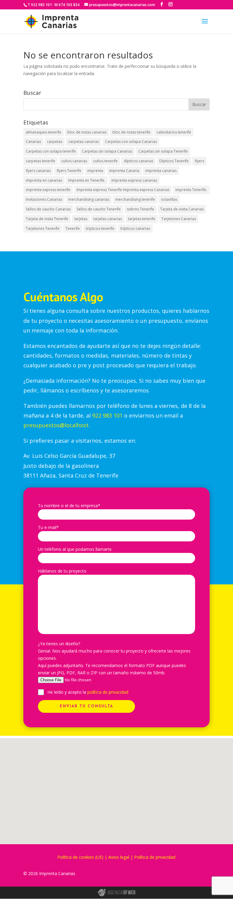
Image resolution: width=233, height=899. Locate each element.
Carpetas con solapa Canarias (131, 141)
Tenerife (73, 228)
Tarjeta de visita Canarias (182, 209)
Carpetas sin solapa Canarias (107, 151)
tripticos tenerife (100, 228)
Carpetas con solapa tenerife (51, 151)
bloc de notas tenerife (131, 132)
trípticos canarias (135, 228)
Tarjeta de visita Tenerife (47, 218)
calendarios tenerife (174, 132)
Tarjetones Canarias (178, 218)
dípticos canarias (138, 161)
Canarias (33, 141)
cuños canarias (74, 161)
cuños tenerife (105, 161)
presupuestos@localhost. (56, 425)
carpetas (54, 141)
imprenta (95, 170)
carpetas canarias (83, 141)
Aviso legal (118, 857)
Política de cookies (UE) (80, 857)
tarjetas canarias (107, 218)
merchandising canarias (88, 199)
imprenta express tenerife (48, 189)
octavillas (169, 199)
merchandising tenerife (135, 199)
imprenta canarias (161, 170)
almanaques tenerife (43, 132)
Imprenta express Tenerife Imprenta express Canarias (122, 189)
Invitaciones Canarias (44, 199)
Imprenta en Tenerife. (86, 180)
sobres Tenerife (140, 209)
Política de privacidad (154, 857)
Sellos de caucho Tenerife (99, 209)
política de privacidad (107, 692)
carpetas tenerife (40, 161)
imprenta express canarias (134, 180)
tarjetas (80, 218)
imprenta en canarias (44, 180)
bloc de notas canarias (86, 132)
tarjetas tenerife (141, 218)
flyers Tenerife (69, 170)
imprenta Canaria (124, 170)
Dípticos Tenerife (174, 161)
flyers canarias (38, 170)
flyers (199, 161)
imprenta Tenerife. (191, 189)
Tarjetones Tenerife (42, 228)
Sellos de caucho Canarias (48, 209)
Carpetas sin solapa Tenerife (163, 151)
